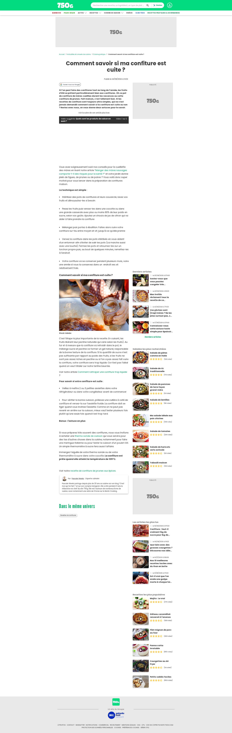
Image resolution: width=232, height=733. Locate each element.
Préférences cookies (130, 727)
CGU (138, 725)
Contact (70, 725)
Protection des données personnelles (97, 727)
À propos (62, 725)
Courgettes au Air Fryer (159, 662)
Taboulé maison (158, 462)
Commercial (104, 725)
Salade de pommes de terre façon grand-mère (160, 387)
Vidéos (129, 13)
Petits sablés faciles (160, 676)
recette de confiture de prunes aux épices (93, 470)
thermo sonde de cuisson (88, 435)
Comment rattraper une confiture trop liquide (102, 371)
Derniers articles (153, 337)
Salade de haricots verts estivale (160, 448)
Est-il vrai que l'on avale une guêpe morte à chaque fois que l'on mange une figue (160, 579)
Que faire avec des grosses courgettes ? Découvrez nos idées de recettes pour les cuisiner (161, 547)
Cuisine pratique (99, 54)
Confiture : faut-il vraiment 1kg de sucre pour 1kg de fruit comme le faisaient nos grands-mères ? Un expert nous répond (160, 532)
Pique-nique (69, 13)
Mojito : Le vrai (157, 598)
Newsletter (80, 725)
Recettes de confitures (68, 515)
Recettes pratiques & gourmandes (164, 13)
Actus (81, 13)
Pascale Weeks (78, 478)
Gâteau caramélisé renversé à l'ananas (160, 615)
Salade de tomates (160, 431)
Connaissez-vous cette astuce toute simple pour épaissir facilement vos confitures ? (160, 328)
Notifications (91, 725)
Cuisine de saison (112, 13)
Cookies (117, 727)
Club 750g (140, 13)
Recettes (94, 13)
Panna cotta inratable (156, 647)
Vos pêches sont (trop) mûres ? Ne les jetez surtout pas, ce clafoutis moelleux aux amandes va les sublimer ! (161, 313)
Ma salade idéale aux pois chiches (161, 417)
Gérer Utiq (145, 727)
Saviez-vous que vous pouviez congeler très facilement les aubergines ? (158, 281)
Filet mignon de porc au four (160, 631)
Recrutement (115, 725)
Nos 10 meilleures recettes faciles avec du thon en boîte (161, 563)
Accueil (62, 54)
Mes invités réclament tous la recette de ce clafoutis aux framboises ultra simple (159, 297)
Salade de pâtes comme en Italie (158, 354)
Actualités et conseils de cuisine (79, 54)
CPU (143, 725)
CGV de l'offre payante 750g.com (159, 725)
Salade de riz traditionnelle (157, 370)
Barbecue (56, 13)
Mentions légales (129, 725)
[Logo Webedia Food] (116, 715)
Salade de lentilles (159, 399)
